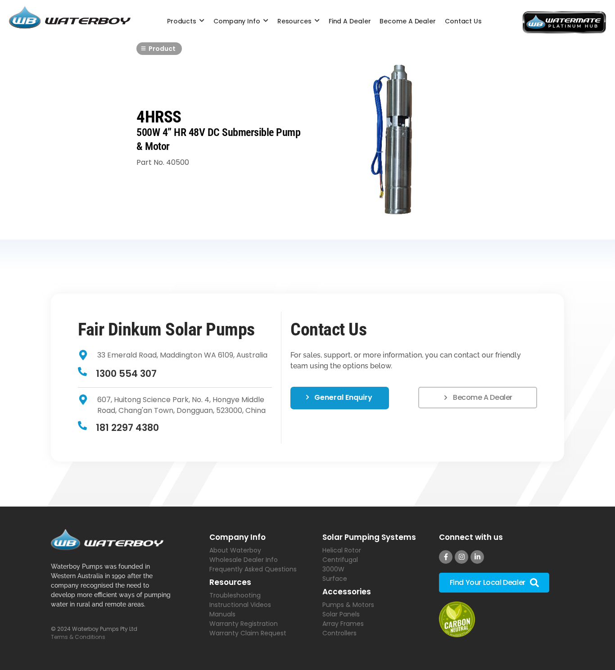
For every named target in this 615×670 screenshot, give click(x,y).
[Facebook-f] (445, 557)
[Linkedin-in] (477, 557)
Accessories (346, 591)
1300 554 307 (126, 373)
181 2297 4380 (127, 427)
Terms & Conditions (78, 637)
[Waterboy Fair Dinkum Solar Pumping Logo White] (107, 539)
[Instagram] (461, 557)
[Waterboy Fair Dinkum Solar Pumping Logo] (70, 18)
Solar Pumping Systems (369, 537)
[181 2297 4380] (82, 426)
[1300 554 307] (82, 372)
